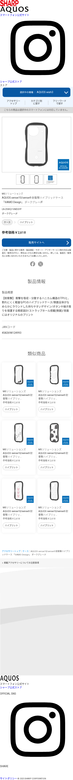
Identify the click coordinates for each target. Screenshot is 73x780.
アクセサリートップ (13, 102)
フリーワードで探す (59, 102)
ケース (7, 222)
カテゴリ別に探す (36, 102)
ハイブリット (26, 222)
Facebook (33, 264)
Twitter (41, 264)
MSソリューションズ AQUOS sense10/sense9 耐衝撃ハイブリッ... (18, 395)
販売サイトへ (36, 242)
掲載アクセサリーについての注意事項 (21, 563)
